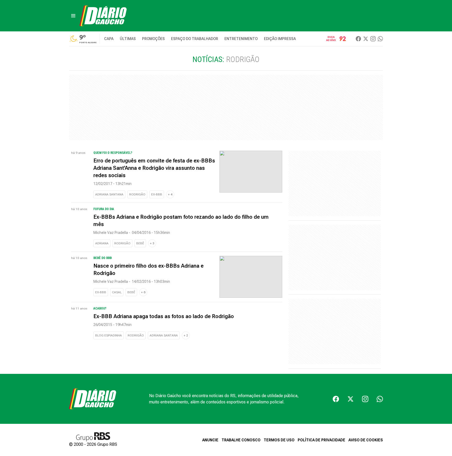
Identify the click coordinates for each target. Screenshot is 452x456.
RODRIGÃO (137, 194)
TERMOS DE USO (279, 440)
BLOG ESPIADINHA (108, 335)
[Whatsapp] (380, 38)
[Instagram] (373, 38)
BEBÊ (140, 243)
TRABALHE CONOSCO (241, 440)
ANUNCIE (210, 440)
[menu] (73, 16)
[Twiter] (365, 38)
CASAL (117, 292)
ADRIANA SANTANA (109, 194)
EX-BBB (156, 194)
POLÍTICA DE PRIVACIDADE (321, 440)
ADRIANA (102, 243)
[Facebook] (358, 38)
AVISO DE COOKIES (365, 440)
